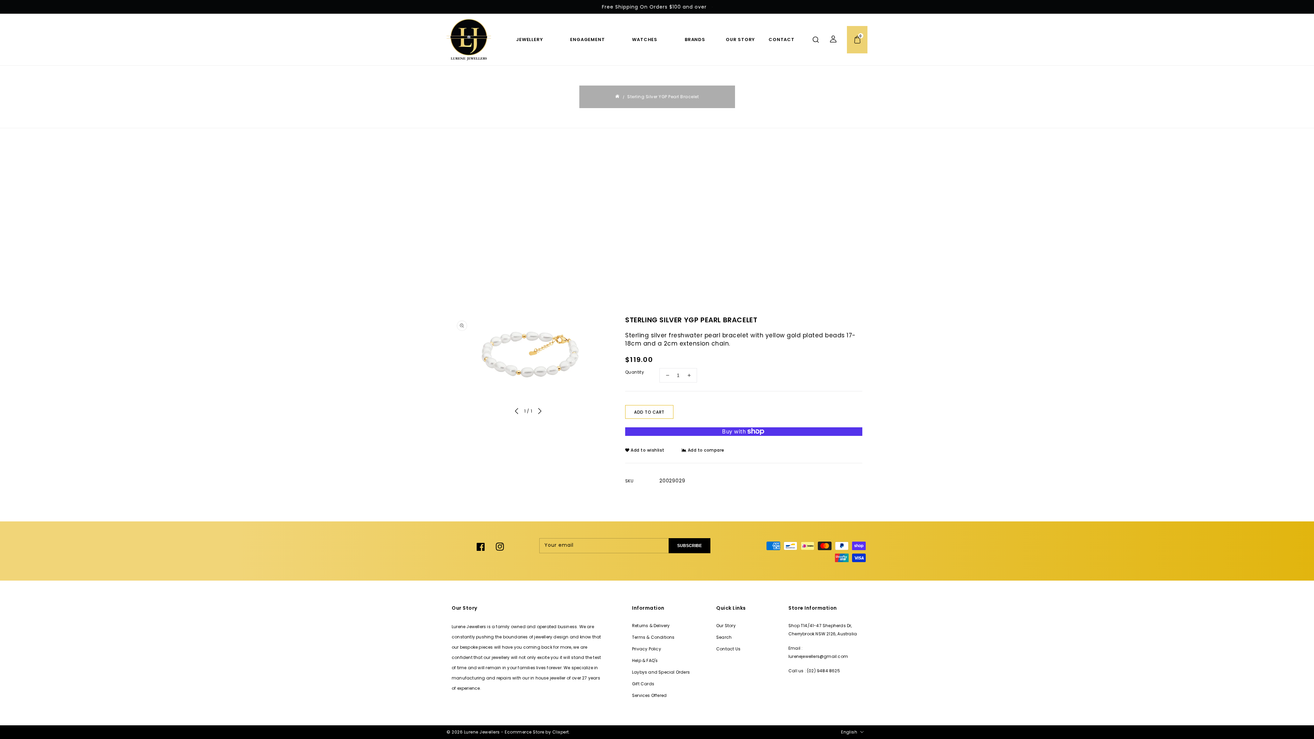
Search (724, 637)
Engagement (587, 39)
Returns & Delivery (651, 625)
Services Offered (649, 695)
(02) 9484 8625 (823, 671)
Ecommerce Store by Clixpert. (537, 732)
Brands (695, 39)
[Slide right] (539, 412)
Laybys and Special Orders (661, 672)
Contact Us (728, 649)
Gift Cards (643, 684)
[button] (816, 39)
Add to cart (649, 412)
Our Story (726, 625)
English (849, 732)
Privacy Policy (646, 649)
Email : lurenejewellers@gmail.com (818, 652)
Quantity (634, 372)
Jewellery (529, 39)
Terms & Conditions (653, 637)
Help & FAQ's (645, 660)
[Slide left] (516, 412)
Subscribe (689, 545)
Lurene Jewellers (482, 732)
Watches (644, 39)
